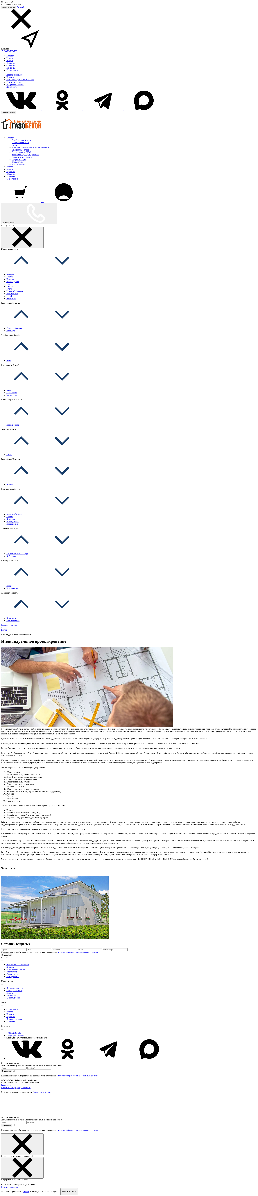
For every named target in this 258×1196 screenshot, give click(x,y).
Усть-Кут (10, 296)
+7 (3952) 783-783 (9, 51)
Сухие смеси (12, 974)
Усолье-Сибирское (14, 291)
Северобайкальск (14, 328)
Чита (8, 360)
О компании (12, 70)
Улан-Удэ (10, 331)
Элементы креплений (22, 157)
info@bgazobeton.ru (15, 1035)
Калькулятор (12, 995)
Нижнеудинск (12, 281)
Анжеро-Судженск (15, 514)
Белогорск (11, 618)
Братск (9, 277)
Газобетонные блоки (21, 140)
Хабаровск (11, 556)
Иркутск (10, 279)
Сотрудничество (14, 82)
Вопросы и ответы (15, 84)
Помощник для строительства (20, 79)
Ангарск (10, 274)
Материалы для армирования (25, 154)
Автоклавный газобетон (17, 964)
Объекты (10, 65)
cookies (26, 1191)
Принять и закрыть (69, 1191)
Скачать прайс (13, 998)
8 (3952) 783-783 (13, 1033)
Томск (9, 454)
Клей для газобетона (15, 969)
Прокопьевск (12, 524)
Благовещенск (12, 620)
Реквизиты (6, 1085)
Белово (9, 516)
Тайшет (9, 286)
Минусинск (11, 395)
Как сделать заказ (14, 990)
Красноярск (11, 393)
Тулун (9, 289)
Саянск (9, 284)
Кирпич (15, 145)
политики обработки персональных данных (78, 952)
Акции (9, 60)
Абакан (9, 484)
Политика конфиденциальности (16, 1087)
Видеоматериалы (14, 1019)
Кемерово (10, 519)
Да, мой (20, 7)
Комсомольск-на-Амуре (17, 554)
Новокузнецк (12, 521)
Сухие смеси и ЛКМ (21, 152)
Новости (10, 77)
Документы (11, 87)
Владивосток (12, 588)
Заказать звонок (8, 112)
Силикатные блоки (20, 150)
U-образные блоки (20, 142)
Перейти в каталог (9, 1187)
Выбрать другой (8, 7)
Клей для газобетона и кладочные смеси (30, 147)
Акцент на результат (42, 1092)
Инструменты (18, 164)
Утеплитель (17, 162)
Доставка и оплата (14, 75)
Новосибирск (12, 425)
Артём (9, 586)
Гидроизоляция (19, 159)
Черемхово (11, 298)
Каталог (10, 56)
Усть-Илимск (12, 293)
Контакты (10, 68)
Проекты (10, 63)
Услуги (9, 58)
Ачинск (10, 390)
